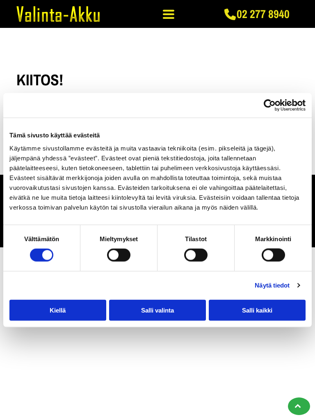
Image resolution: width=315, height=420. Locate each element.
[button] (168, 14)
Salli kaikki (257, 309)
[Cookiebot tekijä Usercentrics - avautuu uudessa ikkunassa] (270, 105)
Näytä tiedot (272, 285)
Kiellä (58, 309)
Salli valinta (157, 309)
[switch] (118, 255)
